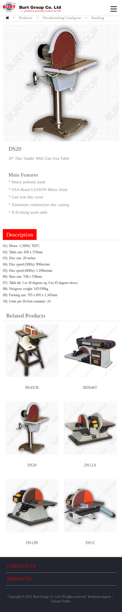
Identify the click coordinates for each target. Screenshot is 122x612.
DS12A (90, 465)
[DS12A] (90, 428)
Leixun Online (61, 601)
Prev (10, 83)
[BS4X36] (32, 350)
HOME (7, 17)
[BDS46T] (90, 350)
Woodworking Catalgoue (62, 18)
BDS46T (90, 387)
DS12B (32, 543)
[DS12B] (32, 505)
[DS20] (32, 428)
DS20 (32, 465)
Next (111, 83)
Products (25, 18)
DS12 (90, 543)
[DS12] (90, 505)
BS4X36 (32, 387)
